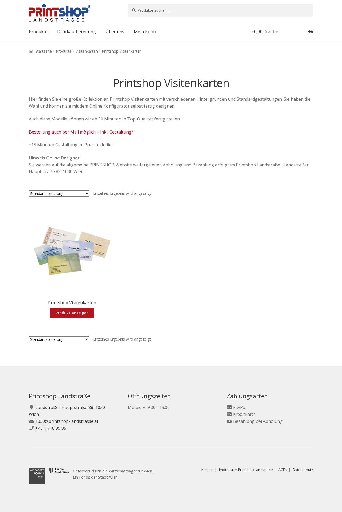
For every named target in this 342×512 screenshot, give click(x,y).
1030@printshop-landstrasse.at (66, 421)
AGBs (282, 469)
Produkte (38, 31)
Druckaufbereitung (76, 31)
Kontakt (207, 469)
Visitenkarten (87, 51)
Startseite (43, 51)
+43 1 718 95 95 (50, 428)
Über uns (115, 31)
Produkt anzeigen (72, 312)
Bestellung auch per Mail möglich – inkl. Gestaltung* (81, 132)
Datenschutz (303, 469)
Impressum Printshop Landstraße (246, 469)
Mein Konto (145, 31)
